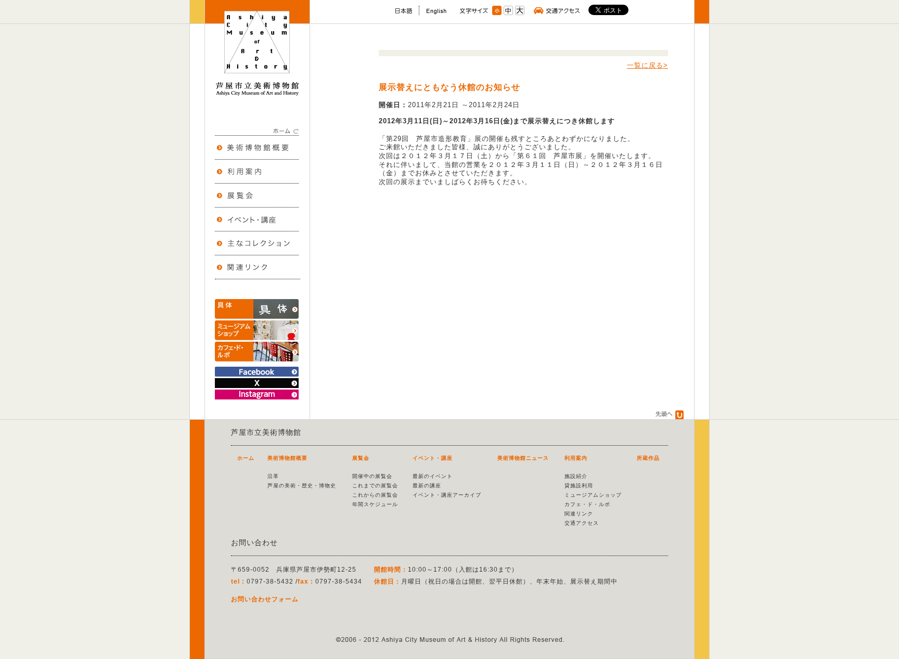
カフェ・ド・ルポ (587, 504)
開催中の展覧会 (372, 476)
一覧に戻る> (647, 65)
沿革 (273, 476)
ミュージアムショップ (593, 495)
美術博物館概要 (287, 458)
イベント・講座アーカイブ (447, 495)
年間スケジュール (375, 504)
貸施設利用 (578, 485)
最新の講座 (427, 485)
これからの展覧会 (375, 495)
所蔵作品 (648, 458)
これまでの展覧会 (375, 485)
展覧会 (360, 458)
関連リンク (578, 513)
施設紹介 (575, 476)
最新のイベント (433, 476)
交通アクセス (581, 523)
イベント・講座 (433, 458)
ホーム (245, 458)
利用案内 (575, 458)
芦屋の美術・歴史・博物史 (301, 485)
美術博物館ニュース (523, 458)
